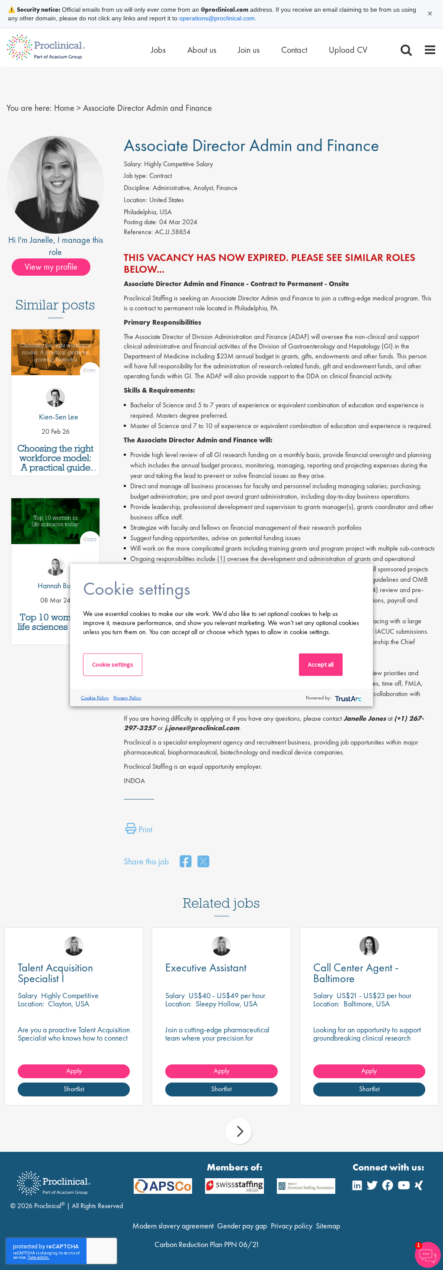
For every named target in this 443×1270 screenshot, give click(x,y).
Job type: (136, 175)
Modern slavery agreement (173, 1226)
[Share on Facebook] (185, 862)
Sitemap (328, 1226)
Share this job (146, 861)
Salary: (133, 163)
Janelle (41, 239)
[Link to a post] (55, 367)
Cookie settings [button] (112, 664)
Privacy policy (291, 1226)
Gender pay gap (242, 1226)
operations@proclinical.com (217, 18)
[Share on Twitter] (203, 862)
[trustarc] (347, 697)
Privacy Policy (127, 697)
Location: (136, 199)
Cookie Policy (95, 697)
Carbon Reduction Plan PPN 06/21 (207, 1244)
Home (64, 107)
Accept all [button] (321, 664)
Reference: (138, 231)
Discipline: (137, 187)
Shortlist (74, 1088)
